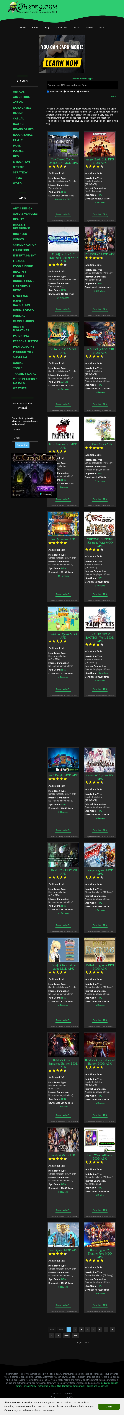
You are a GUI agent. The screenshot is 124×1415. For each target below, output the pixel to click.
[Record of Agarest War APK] (99, 759)
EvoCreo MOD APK (99, 444)
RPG (63, 191)
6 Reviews (100, 585)
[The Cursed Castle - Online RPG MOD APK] (63, 143)
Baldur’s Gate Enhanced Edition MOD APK (100, 1062)
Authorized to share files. (50, 1385)
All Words (71, 91)
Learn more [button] (48, 1410)
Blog (47, 27)
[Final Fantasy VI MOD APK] (63, 428)
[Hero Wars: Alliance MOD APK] (99, 1139)
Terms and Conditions (97, 1385)
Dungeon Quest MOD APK (99, 872)
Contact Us (61, 27)
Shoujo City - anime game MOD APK (63, 967)
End (75, 1335)
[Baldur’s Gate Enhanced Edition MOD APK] (99, 1044)
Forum (35, 27)
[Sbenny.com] (32, 6)
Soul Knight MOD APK (63, 775)
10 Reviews (99, 1293)
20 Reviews (99, 818)
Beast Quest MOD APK (63, 1250)
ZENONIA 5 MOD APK (100, 254)
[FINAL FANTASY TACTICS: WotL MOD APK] (99, 618)
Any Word (84, 91)
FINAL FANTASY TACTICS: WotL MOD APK (100, 637)
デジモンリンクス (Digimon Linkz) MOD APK (63, 257)
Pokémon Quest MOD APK (63, 636)
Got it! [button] (109, 1406)
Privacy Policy (29, 1385)
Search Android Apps (82, 78)
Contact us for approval (73, 1385)
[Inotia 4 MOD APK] (63, 1139)
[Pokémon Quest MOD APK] (63, 618)
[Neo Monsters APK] (63, 523)
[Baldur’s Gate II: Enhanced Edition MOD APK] (63, 1044)
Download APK (63, 214)
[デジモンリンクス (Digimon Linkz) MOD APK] (63, 238)
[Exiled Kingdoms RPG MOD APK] (99, 949)
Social (76, 27)
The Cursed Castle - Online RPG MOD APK (63, 161)
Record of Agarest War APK (100, 777)
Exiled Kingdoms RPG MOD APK (100, 967)
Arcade (64, 381)
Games (89, 27)
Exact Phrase (56, 91)
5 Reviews (100, 480)
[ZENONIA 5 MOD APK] (99, 238)
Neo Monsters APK (63, 539)
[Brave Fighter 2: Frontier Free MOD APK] (99, 1234)
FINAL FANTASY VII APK (63, 872)
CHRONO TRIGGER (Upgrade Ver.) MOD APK (100, 542)
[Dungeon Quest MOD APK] (99, 854)
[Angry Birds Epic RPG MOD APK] (99, 143)
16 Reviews (99, 1005)
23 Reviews (99, 1103)
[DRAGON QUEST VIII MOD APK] (99, 333)
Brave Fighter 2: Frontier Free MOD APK (100, 1253)
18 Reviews (63, 389)
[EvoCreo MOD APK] (99, 428)
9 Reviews (63, 811)
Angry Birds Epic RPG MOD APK (100, 161)
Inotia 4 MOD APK (63, 1155)
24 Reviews (99, 392)
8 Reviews (100, 202)
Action (64, 804)
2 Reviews (63, 487)
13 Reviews (63, 913)
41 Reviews (63, 575)
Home (23, 27)
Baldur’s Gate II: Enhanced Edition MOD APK (63, 1063)
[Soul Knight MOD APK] (63, 759)
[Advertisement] (82, 720)
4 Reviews (63, 677)
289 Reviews (63, 297)
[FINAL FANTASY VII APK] (63, 854)
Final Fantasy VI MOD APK (63, 446)
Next (66, 1335)
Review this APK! (63, 199)
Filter (113, 96)
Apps (101, 27)
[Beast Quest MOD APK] (63, 1234)
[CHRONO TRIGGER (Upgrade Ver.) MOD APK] (99, 523)
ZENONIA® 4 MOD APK (63, 351)
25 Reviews (99, 290)
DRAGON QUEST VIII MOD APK (99, 351)
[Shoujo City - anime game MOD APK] (63, 949)
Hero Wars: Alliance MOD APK (99, 1156)
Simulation (103, 672)
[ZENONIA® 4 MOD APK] (63, 333)
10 (58, 1335)
